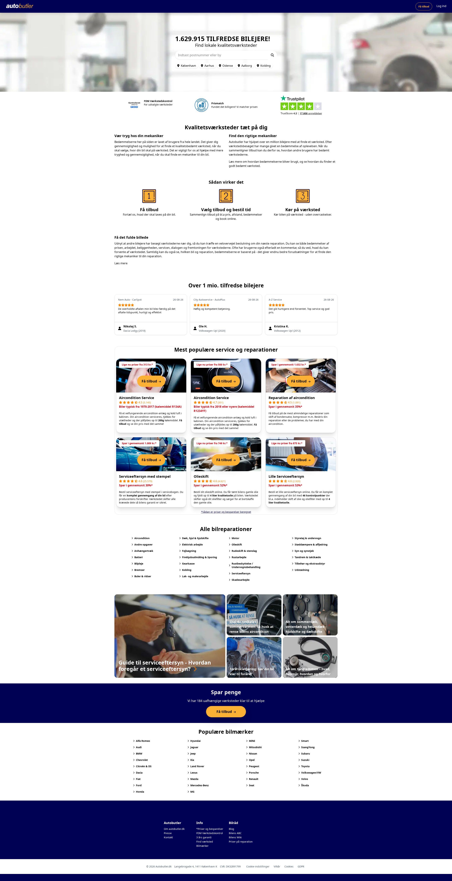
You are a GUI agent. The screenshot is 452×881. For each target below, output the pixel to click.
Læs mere (120, 263)
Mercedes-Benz (199, 785)
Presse (168, 833)
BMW (139, 753)
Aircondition (142, 538)
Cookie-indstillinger (257, 866)
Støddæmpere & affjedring (311, 544)
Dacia (139, 772)
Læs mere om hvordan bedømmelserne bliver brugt (263, 162)
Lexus (193, 772)
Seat (251, 785)
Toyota (305, 766)
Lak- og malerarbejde (195, 576)
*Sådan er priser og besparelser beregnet (226, 512)
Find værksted (204, 841)
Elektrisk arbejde (192, 544)
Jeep (193, 753)
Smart (305, 741)
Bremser (139, 570)
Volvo (304, 779)
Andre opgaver (143, 544)
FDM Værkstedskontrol (209, 833)
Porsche (254, 772)
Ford (139, 785)
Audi (139, 747)
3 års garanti (204, 837)
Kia (192, 760)
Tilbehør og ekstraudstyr (310, 563)
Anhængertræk (143, 551)
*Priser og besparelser (209, 829)
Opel (252, 760)
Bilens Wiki (235, 837)
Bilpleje (138, 563)
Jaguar (194, 747)
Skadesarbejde (240, 579)
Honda (140, 791)
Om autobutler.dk (174, 829)
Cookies (288, 866)
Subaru (305, 753)
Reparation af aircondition (292, 397)
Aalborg (246, 66)
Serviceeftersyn (241, 573)
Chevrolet (142, 760)
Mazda (194, 779)
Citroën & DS (143, 766)
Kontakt (168, 837)
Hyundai (195, 741)
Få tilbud (423, 6)
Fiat (138, 779)
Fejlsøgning (189, 551)
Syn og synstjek (304, 551)
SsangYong (308, 747)
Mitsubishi (255, 747)
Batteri (138, 557)
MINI (252, 741)
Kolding (265, 66)
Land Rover (197, 766)
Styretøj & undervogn (308, 538)
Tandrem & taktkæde (308, 557)
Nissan (253, 753)
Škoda (305, 785)
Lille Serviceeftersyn (286, 476)
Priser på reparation (241, 841)
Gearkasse (188, 563)
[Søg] (272, 55)
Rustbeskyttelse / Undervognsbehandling (246, 565)
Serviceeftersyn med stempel (145, 476)
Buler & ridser (142, 576)
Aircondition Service (136, 397)
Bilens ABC (235, 833)
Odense (227, 66)
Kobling (186, 570)
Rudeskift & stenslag (244, 551)
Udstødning (302, 570)
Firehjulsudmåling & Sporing (199, 557)
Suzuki (305, 760)
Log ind (441, 6)
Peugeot (254, 766)
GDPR (301, 866)
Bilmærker (202, 845)
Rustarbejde (239, 557)
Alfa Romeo (143, 741)
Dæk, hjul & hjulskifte (195, 538)
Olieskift (201, 476)
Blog (231, 829)
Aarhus (209, 66)
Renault (253, 779)
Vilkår (277, 866)
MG (192, 791)
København (188, 66)
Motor (235, 538)
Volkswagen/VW (311, 772)
